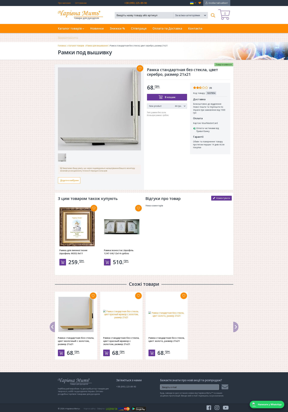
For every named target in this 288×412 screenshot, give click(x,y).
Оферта (100, 408)
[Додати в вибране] (140, 68)
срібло (166, 115)
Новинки (97, 28)
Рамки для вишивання (97, 45)
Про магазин (64, 2)
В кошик (170, 97)
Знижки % (117, 28)
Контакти (195, 28)
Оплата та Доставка (167, 28)
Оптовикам (81, 2)
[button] (193, 3)
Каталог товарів (76, 45)
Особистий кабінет (218, 2)
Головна (62, 45)
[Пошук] (213, 15)
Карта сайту (90, 408)
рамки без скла (158, 112)
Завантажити (68, 37)
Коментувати (222, 198)
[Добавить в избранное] (94, 208)
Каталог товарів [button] (70, 28)
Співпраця (139, 28)
